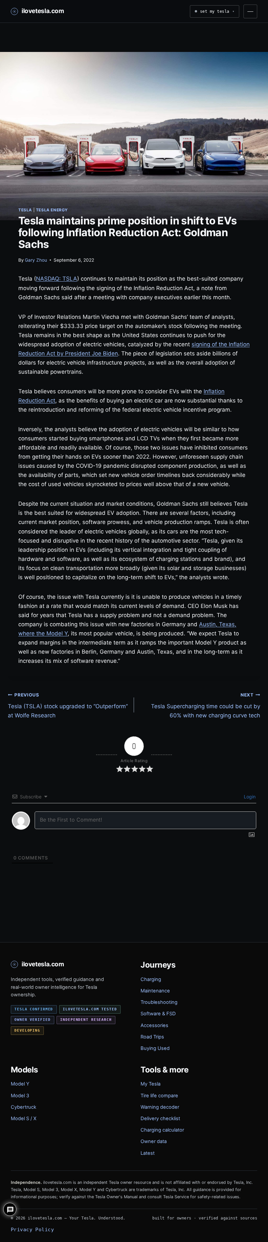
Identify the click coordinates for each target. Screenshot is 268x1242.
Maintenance (155, 991)
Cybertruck (23, 1107)
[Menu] (250, 11)
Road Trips (152, 1037)
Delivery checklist (160, 1118)
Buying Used (155, 1048)
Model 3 (20, 1096)
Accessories (154, 1025)
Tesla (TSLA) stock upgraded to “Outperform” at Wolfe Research (68, 705)
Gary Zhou (36, 260)
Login (249, 796)
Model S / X (23, 1118)
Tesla (25, 209)
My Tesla (150, 1084)
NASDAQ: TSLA (56, 278)
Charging (151, 979)
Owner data (154, 1141)
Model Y (20, 1084)
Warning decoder (160, 1107)
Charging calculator (162, 1130)
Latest (148, 1153)
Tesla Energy (52, 209)
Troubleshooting (159, 1002)
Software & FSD (158, 1014)
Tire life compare (159, 1096)
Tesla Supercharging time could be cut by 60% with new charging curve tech (205, 705)
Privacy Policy (32, 1229)
